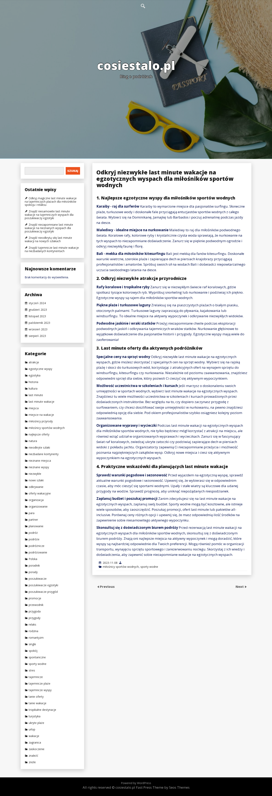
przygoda (35, 611)
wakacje (34, 736)
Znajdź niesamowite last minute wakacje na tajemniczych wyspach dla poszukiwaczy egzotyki (49, 215)
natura (33, 441)
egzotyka (34, 375)
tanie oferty (36, 696)
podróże (34, 539)
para (31, 513)
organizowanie (38, 506)
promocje (35, 598)
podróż (33, 533)
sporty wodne (149, 567)
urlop (32, 729)
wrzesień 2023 (38, 329)
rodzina (33, 631)
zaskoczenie (36, 749)
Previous (107, 586)
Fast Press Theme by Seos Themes (163, 787)
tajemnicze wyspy (40, 690)
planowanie (36, 526)
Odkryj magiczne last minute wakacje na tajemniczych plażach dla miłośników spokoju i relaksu (51, 201)
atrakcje (34, 362)
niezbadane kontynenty (44, 454)
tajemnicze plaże (39, 683)
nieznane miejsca (40, 460)
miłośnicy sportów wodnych (121, 567)
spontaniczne (37, 657)
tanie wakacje (37, 703)
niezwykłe (35, 474)
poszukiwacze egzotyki (43, 585)
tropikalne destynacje (42, 710)
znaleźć (33, 755)
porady (33, 572)
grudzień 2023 (38, 309)
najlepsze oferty (39, 434)
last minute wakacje (41, 401)
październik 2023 (39, 323)
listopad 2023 (37, 316)
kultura (33, 388)
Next (240, 586)
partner (33, 519)
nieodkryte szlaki (39, 447)
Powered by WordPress (136, 783)
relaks (32, 624)
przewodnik (36, 605)
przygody (34, 618)
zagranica (35, 742)
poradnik (34, 565)
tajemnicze (36, 677)
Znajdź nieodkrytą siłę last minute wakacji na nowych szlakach (48, 239)
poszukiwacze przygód (43, 592)
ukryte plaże (36, 723)
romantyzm (36, 637)
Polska (33, 559)
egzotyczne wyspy (40, 369)
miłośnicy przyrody (41, 421)
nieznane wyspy (39, 467)
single (32, 644)
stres (32, 670)
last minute (36, 395)
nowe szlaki (36, 480)
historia (33, 382)
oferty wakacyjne (40, 493)
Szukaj (72, 171)
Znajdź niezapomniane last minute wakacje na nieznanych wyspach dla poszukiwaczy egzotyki (49, 228)
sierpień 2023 (37, 336)
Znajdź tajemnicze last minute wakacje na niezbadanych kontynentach (52, 249)
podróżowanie (38, 552)
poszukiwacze (38, 578)
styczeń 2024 (37, 303)
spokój (33, 651)
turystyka (34, 716)
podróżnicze (36, 546)
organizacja (36, 500)
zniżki (32, 762)
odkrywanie (36, 487)
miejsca (34, 408)
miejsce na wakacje (41, 415)
